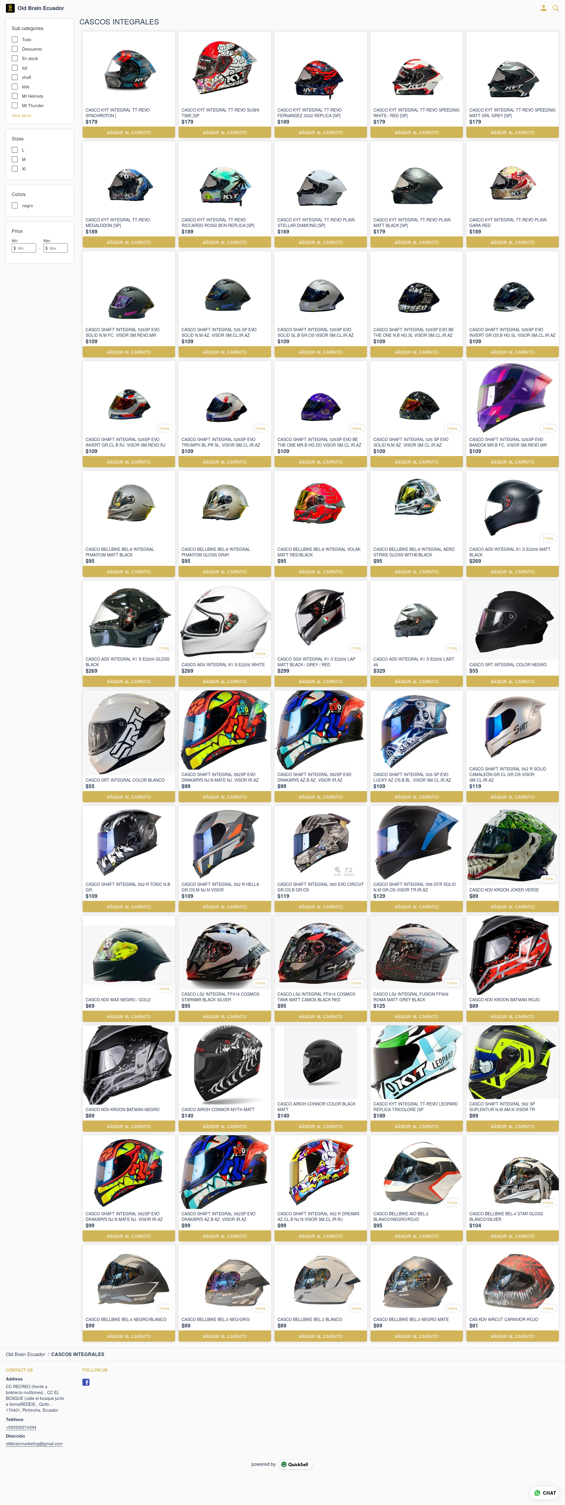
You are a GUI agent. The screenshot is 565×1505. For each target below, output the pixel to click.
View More (21, 115)
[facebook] (86, 1382)
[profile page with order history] (544, 8)
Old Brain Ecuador (41, 8)
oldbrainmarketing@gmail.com (34, 1443)
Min (15, 240)
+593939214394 (21, 1427)
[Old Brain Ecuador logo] (10, 8)
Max (47, 240)
